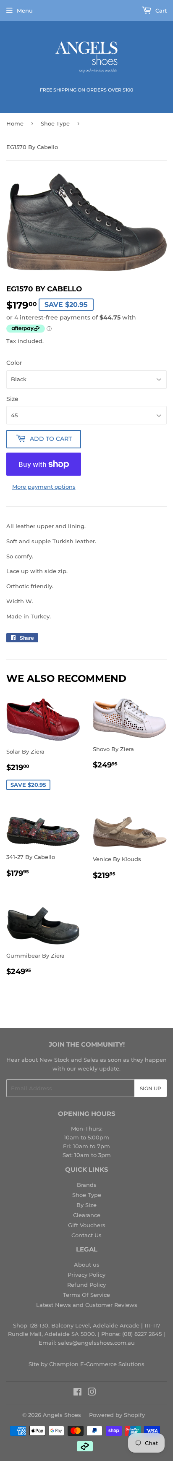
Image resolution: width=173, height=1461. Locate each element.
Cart (160, 10)
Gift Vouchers (86, 1225)
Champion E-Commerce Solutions (96, 1364)
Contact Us (86, 1235)
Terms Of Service (86, 1294)
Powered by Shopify (117, 1414)
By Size (86, 1205)
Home (15, 123)
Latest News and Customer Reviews (86, 1304)
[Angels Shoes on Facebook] (77, 1393)
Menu (25, 10)
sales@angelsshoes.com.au (96, 1342)
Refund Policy (86, 1284)
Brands (87, 1184)
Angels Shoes (62, 1414)
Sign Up (150, 1088)
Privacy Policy (86, 1274)
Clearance (86, 1215)
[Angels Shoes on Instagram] (92, 1393)
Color (14, 363)
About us (87, 1264)
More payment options (44, 486)
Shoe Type (55, 123)
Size (12, 399)
